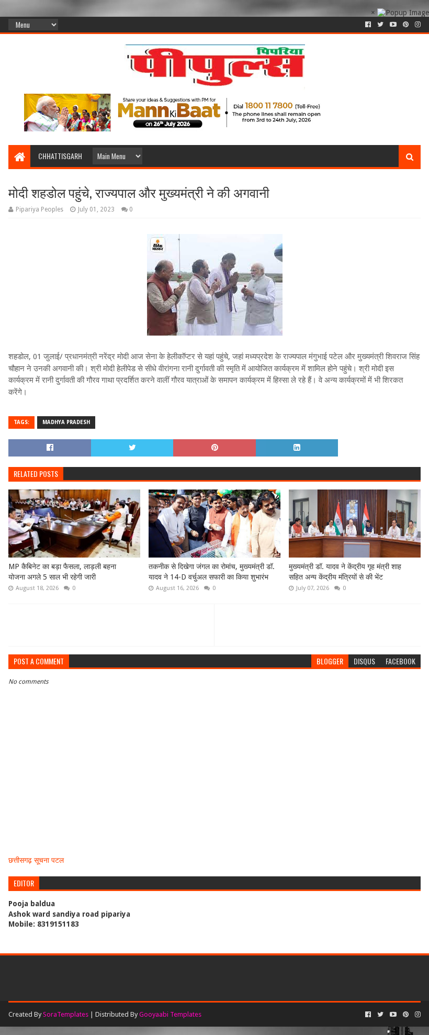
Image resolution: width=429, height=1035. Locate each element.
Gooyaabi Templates (170, 1014)
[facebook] (368, 24)
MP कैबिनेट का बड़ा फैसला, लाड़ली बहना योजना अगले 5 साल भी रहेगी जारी (62, 571)
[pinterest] (406, 24)
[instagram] (417, 24)
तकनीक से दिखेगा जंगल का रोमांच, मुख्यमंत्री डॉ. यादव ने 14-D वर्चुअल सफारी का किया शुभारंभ (212, 571)
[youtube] (393, 24)
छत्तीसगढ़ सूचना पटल (36, 860)
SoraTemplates (65, 1014)
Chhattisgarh (60, 155)
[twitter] (380, 24)
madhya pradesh (66, 422)
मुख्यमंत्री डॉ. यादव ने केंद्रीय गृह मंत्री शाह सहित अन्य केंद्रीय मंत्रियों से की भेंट (345, 571)
